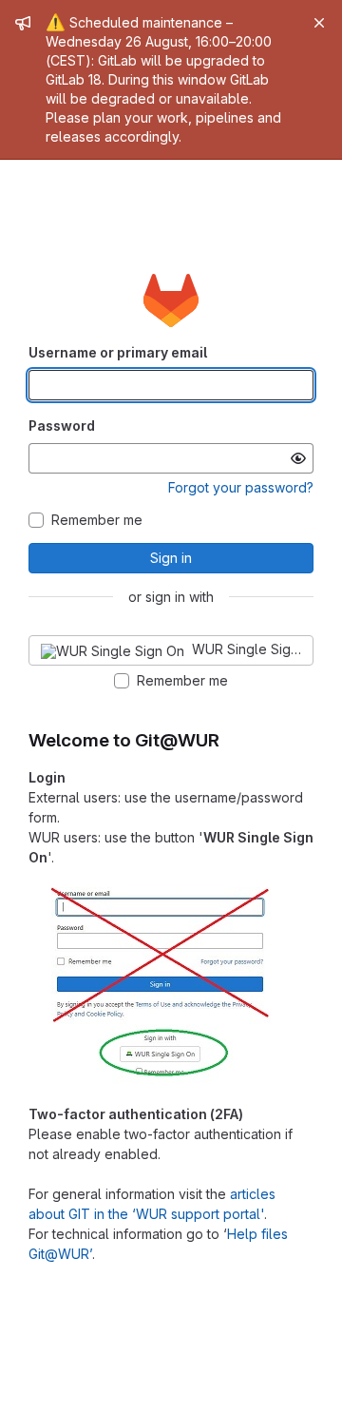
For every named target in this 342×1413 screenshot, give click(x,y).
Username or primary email (117, 352)
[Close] (319, 22)
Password (61, 425)
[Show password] (298, 458)
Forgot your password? (241, 487)
